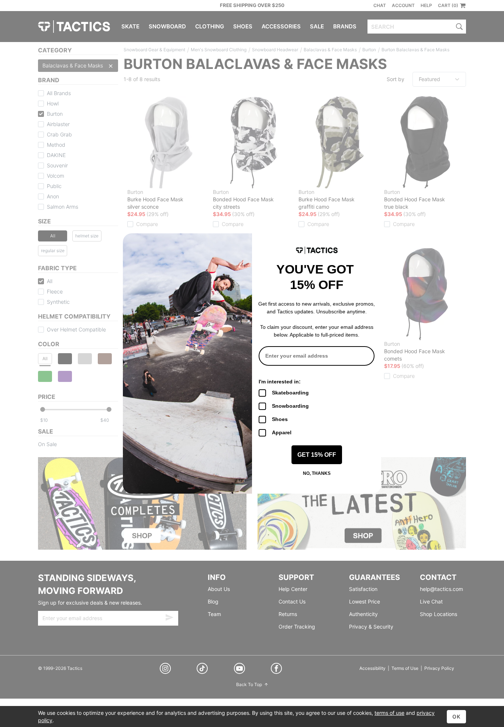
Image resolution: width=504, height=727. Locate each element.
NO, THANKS (317, 473)
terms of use (389, 713)
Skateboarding (290, 393)
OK (456, 716)
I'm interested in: (280, 382)
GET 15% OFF (316, 455)
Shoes (280, 419)
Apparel (281, 432)
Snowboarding (290, 406)
